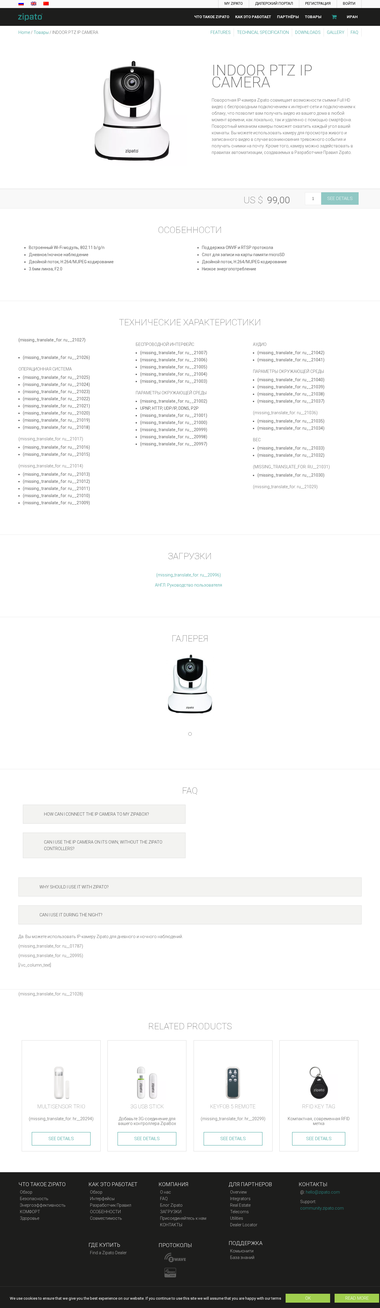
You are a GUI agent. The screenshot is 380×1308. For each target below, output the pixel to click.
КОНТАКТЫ (171, 1224)
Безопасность (34, 1198)
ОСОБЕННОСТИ (105, 1211)
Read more (357, 1298)
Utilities (236, 1218)
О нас (165, 1192)
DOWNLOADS (308, 32)
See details (340, 198)
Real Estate (240, 1205)
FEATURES (220, 32)
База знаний (242, 1257)
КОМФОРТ (30, 1211)
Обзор (26, 1192)
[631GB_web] (131, 111)
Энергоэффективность (43, 1205)
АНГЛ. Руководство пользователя (188, 585)
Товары (41, 32)
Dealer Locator (243, 1224)
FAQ (354, 32)
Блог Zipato (171, 1205)
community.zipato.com (322, 1208)
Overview (238, 1192)
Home (24, 32)
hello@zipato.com (323, 1192)
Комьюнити (242, 1251)
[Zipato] (28, 17)
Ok (308, 1298)
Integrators (240, 1198)
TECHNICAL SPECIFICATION (263, 32)
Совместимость (106, 1218)
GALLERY (335, 32)
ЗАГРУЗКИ (170, 1211)
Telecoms (239, 1211)
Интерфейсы (102, 1198)
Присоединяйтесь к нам (183, 1218)
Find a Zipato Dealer (108, 1252)
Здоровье (29, 1218)
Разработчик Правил (110, 1205)
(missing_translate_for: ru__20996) (188, 575)
